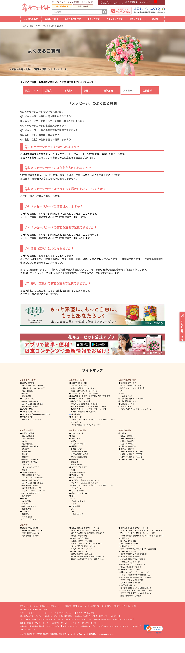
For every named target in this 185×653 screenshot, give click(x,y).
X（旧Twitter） (25, 613)
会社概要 (117, 606)
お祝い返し (26, 501)
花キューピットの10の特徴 (130, 582)
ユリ (122, 393)
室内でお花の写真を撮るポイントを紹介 (136, 577)
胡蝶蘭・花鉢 (27, 409)
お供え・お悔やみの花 (30, 401)
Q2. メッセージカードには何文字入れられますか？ (46, 116)
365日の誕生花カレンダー (32, 530)
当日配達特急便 (62, 6)
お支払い (68, 90)
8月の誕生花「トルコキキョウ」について (136, 590)
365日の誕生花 (85, 626)
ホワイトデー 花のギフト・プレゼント (85, 623)
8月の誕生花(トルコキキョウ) (33, 388)
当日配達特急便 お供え (31, 475)
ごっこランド (70, 613)
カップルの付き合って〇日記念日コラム (135, 587)
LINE (61, 613)
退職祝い (25, 393)
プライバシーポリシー (130, 606)
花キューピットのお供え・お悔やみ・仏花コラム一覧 (141, 530)
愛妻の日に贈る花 (26, 623)
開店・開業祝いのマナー (31, 533)
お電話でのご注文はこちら (123, 10)
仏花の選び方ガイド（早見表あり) (133, 554)
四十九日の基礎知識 (128, 541)
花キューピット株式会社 (86, 634)
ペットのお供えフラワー (31, 493)
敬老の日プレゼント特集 (31, 419)
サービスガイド (58, 2)
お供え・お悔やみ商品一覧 (32, 477)
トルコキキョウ (126, 396)
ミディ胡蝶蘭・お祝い (79, 451)
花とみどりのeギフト (79, 490)
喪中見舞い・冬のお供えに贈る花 (106, 619)
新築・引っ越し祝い (30, 446)
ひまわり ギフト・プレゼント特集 (84, 393)
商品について (32, 90)
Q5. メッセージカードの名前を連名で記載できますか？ (49, 130)
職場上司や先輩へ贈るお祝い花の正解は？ (87, 556)
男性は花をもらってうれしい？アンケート (136, 572)
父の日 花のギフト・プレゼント (107, 616)
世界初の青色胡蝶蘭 (79, 456)
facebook (36, 613)
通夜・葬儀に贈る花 (30, 406)
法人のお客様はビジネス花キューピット (48, 606)
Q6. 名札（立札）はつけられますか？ (39, 134)
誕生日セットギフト (128, 403)
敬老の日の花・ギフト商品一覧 (83, 411)
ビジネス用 (26, 509)
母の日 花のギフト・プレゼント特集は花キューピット (39, 616)
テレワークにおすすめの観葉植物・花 (135, 574)
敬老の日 (25, 469)
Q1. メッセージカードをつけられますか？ (42, 111)
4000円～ (127, 438)
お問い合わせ (87, 2)
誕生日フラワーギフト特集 (32, 385)
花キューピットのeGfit (80, 493)
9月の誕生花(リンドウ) (129, 401)
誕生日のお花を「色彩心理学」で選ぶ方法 (87, 533)
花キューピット (25, 606)
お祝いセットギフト (53, 626)
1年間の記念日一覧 (127, 585)
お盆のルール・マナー (129, 543)
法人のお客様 (83, 6)
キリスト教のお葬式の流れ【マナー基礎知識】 (138, 548)
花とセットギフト (78, 475)
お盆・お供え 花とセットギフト (83, 388)
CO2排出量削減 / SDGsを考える (132, 559)
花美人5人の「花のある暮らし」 (133, 564)
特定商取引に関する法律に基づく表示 (33, 609)
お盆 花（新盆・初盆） (80, 385)
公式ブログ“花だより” (85, 613)
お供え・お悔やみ (29, 398)
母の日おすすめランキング (84, 616)
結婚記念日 (26, 396)
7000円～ (127, 443)
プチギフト (26, 464)
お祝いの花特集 (28, 383)
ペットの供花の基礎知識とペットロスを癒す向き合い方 (142, 535)
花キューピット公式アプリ (132, 626)
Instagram (45, 613)
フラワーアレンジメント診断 (131, 580)
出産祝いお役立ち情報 (80, 538)
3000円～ (127, 436)
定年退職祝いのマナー (30, 535)
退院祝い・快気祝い (30, 459)
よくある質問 (73, 2)
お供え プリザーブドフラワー (33, 490)
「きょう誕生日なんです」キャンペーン (86, 424)
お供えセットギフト (70, 626)
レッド (73, 503)
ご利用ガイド (94, 606)
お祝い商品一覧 (28, 438)
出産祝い (25, 456)
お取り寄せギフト (29, 506)
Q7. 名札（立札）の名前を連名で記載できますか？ (46, 139)
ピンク (73, 498)
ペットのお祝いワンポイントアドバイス (86, 543)
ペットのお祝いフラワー (31, 467)
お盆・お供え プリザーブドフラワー (85, 390)
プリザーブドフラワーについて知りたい (135, 593)
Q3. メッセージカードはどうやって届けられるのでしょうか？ (52, 121)
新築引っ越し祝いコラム (80, 551)
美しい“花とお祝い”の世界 (130, 567)
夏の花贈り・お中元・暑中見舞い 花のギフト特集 (90, 396)
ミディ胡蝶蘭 (27, 516)
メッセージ (129, 90)
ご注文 (48, 90)
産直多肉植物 (76, 464)
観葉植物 (25, 514)
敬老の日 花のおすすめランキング (84, 403)
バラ (122, 390)
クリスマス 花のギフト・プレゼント (78, 619)
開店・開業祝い (28, 390)
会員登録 (131, 2)
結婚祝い (25, 454)
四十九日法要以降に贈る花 (32, 403)
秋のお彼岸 (75, 414)
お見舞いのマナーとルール (81, 548)
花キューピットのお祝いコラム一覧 (85, 530)
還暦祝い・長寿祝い (30, 462)
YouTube (54, 613)
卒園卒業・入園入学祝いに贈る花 (32, 626)
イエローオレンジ (78, 501)
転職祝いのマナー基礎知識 (81, 541)
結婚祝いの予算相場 (79, 535)
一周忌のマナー (126, 538)
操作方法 (108, 90)
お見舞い (25, 503)
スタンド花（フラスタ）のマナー (84, 546)
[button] (153, 629)
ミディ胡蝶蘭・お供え (79, 454)
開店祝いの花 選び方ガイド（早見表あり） (88, 559)
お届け (87, 90)
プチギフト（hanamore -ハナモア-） (36, 414)
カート (151, 2)
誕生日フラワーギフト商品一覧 (132, 388)
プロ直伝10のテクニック (130, 561)
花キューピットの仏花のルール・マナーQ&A (137, 533)
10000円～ (128, 446)
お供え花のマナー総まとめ (130, 551)
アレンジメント (77, 433)
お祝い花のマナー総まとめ (81, 554)
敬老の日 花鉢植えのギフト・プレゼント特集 (88, 406)
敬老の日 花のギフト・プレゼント (51, 619)
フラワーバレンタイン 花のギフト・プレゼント (52, 623)
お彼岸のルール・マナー (129, 546)
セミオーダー (76, 477)
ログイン (141, 2)
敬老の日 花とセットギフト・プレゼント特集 (88, 409)
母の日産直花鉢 (66, 616)
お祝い (24, 441)
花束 (73, 436)
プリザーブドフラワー (30, 411)
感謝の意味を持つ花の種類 (130, 595)
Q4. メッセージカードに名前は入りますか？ (43, 125)
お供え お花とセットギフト (32, 488)
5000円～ (127, 441)
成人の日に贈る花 (126, 619)
